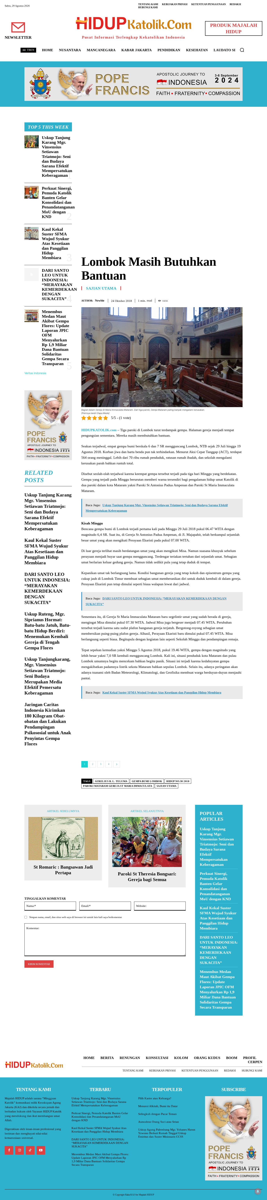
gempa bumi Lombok (147, 781)
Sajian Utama (101, 288)
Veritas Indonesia (35, 373)
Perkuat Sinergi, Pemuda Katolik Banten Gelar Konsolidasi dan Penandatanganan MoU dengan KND (58, 202)
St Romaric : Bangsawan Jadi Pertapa (63, 869)
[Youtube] (41, 1150)
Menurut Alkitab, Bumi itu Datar (158, 1106)
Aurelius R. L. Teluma (111, 781)
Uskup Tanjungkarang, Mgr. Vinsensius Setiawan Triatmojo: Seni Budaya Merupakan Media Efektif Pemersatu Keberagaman (47, 676)
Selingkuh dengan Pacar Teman (157, 1114)
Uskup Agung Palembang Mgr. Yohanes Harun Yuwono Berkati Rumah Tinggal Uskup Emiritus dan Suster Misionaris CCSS (166, 1133)
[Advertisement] (162, 149)
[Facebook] (212, 300)
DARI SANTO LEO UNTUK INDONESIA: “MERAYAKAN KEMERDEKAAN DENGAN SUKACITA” (59, 284)
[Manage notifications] (258, 1191)
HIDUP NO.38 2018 (177, 781)
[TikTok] (30, 1150)
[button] (242, 50)
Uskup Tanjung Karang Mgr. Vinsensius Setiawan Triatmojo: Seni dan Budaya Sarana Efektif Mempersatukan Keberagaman (57, 156)
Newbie (99, 300)
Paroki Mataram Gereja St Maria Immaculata (117, 785)
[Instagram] (19, 1150)
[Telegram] (239, 300)
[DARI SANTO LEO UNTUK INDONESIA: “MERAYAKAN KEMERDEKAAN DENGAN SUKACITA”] (31, 274)
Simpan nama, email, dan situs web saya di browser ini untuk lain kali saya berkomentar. (75, 917)
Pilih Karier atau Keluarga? (154, 1098)
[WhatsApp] (230, 300)
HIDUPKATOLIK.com (98, 430)
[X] (221, 300)
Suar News (202, 1018)
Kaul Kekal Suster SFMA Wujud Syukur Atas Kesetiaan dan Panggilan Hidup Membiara (56, 243)
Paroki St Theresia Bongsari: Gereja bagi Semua (147, 876)
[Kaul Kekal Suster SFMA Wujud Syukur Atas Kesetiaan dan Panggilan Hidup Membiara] (31, 233)
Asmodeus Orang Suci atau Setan (158, 1121)
